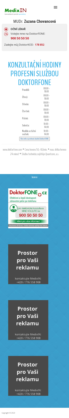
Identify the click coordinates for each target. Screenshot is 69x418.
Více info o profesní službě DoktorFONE (34, 138)
